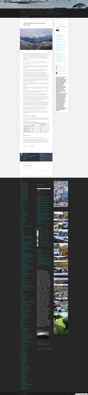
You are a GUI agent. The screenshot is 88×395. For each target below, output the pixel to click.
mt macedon (48, 303)
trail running (45, 321)
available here (43, 140)
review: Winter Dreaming (24, 348)
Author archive (24, 158)
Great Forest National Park (40, 289)
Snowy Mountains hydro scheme (45, 314)
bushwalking (41, 278)
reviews (21, 327)
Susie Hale (22, 322)
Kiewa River (38, 291)
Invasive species (41, 290)
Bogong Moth (22, 250)
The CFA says (25, 62)
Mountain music (23, 350)
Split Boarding (38, 316)
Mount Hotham (57, 95)
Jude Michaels (60, 69)
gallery (61, 9)
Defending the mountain (45, 231)
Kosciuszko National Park (43, 291)
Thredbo (45, 320)
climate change (46, 156)
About (22, 9)
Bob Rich (22, 307)
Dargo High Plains (39, 284)
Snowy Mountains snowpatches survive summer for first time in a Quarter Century (61, 44)
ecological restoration (58, 86)
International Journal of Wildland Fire (40, 65)
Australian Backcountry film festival (26, 225)
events (22, 224)
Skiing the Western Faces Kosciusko (26, 341)
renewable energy (46, 309)
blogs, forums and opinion (24, 222)
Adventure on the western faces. (25, 204)
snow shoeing (60, 102)
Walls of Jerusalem (48, 322)
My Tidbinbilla (39, 222)
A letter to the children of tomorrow (25, 361)
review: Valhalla (23, 347)
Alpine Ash (60, 77)
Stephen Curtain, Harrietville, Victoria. (25, 321)
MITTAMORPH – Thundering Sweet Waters (26, 384)
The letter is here (46, 142)
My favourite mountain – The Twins (41, 221)
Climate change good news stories (25, 259)
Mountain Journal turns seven (25, 196)
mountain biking (64, 93)
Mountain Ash (47, 296)
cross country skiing (62, 84)
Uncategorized (43, 155)
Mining (22, 277)
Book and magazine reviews (24, 328)
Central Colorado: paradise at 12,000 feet (26, 369)
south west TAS (62, 103)
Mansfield (22, 233)
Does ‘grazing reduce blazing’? (25, 247)
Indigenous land (22, 300)
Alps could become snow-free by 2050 (26, 256)
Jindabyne (45, 290)
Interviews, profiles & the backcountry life (25, 306)
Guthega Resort (45, 289)
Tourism (38, 321)
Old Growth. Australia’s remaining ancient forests (27, 336)
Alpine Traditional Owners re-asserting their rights (27, 301)
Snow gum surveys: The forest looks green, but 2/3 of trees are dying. (61, 35)
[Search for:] (44, 349)
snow (59, 101)
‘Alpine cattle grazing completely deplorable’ (27, 242)
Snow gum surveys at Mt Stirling (41, 209)
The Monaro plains (23, 389)
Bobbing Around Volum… (43, 238)
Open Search (67, 16)
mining (47, 295)
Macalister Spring (23, 377)
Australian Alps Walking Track (63, 79)
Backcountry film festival (35, 9)
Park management (23, 283)
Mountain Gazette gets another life (25, 335)
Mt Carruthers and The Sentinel (25, 371)
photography (38, 309)
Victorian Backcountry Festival (37, 14)
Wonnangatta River (62, 109)
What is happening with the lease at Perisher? (43, 257)
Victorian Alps (41, 322)
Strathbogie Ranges (47, 316)
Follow (57, 30)
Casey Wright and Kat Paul (24, 308)
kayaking (48, 290)
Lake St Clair (23, 208)
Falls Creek (61, 87)
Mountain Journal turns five (24, 191)
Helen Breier (41, 234)
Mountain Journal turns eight (24, 190)
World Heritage (57, 110)
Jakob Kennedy (23, 315)
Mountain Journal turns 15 (24, 188)
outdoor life (43, 308)
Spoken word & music (24, 382)
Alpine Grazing (23, 241)
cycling (47, 283)
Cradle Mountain (38, 283)
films (21, 343)
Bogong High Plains (39, 277)
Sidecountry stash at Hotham (26, 14)
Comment (47, 171)
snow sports (64, 102)
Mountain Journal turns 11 (24, 183)
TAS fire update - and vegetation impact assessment (44, 261)
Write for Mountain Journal (59, 14)
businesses (22, 223)
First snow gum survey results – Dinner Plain (61, 61)
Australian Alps (57, 79)
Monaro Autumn (23, 385)
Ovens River (46, 308)
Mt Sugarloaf (23, 218)
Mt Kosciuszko (41, 303)
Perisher (49, 308)
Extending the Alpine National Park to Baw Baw (27, 285)
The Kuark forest (23, 275)
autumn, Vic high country (24, 294)
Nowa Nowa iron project (24, 278)
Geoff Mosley (22, 313)
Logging (22, 272)
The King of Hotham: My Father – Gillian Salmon (27, 342)
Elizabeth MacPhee (23, 312)
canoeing (48, 278)
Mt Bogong (61, 95)
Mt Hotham (22, 217)
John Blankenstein (23, 370)
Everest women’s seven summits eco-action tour (27, 260)
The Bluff (42, 320)
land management (58, 92)
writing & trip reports (24, 16)
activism (57, 77)
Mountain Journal (44, 4)
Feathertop (22, 295)
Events (57, 9)
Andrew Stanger (23, 362)
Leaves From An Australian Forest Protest (26, 334)
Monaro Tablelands (43, 296)
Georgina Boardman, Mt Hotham (25, 314)
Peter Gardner (23, 320)
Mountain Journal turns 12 (24, 184)
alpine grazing (57, 78)
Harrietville (49, 289)
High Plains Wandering (24, 383)
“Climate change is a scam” (24, 252)
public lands (42, 309)
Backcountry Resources (24, 202)
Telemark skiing (38, 320)
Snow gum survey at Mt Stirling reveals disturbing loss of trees (60, 39)
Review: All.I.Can (23, 346)
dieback (42, 284)
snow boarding (62, 101)
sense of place (44, 310)
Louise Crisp (22, 375)
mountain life (61, 94)
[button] (61, 184)
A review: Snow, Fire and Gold (25, 329)
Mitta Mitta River (39, 296)
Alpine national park (62, 78)
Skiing (47, 310)
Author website (25, 158)
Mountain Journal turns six (24, 197)
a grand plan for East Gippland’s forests (26, 284)
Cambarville (44, 278)
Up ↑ (67, 393)
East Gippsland (60, 85)
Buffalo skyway (23, 235)
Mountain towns (23, 232)
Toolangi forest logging (24, 276)
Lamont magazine (23, 333)
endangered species (63, 86)
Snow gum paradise (64, 73)
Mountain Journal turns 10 (24, 182)
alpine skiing (47, 272)
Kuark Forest (48, 291)
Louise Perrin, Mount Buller (24, 319)
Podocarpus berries (24, 376)
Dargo (49, 283)
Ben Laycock (22, 364)
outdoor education (39, 308)
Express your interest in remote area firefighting (27, 267)
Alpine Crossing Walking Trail (40, 271)
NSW (21, 203)
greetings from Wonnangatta (25, 368)
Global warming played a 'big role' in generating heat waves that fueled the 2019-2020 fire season (61, 48)
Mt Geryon (22, 210)
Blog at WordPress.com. (23, 393)
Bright (48, 277)
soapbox (22, 234)
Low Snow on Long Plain (24, 363)
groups (22, 228)
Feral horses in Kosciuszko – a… (45, 240)
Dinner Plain (57, 85)
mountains (65, 94)
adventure (27, 9)
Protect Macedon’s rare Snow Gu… (62, 69)
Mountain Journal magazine (24, 326)
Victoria (22, 216)
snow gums (57, 102)
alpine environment (64, 77)
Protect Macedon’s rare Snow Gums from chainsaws (44, 258)
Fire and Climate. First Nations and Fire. (26, 268)
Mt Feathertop (38, 302)
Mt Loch (45, 303)
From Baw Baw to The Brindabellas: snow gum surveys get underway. (61, 56)
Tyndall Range (49, 321)
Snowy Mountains (58, 103)
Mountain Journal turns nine (24, 194)
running (41, 310)
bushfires (42, 156)
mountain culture (58, 94)
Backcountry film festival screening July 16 (42, 212)
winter (59, 109)
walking (57, 109)
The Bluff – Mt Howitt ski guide (25, 215)
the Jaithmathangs (23, 297)
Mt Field (22, 209)
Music (21, 349)
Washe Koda (59, 73)
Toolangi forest (48, 320)
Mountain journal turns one (24, 195)
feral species (64, 87)
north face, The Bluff (23, 296)
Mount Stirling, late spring (24, 378)
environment (51, 9)
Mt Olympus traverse (24, 211)
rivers (49, 309)
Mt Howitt (38, 303)
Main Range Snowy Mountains (59, 93)
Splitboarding (42, 316)
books (46, 277)
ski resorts (57, 101)
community (44, 9)
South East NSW (42, 315)
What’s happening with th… (47, 245)
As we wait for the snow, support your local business (44, 213)
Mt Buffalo (64, 95)
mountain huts (47, 297)
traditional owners (41, 321)
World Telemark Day (49, 14)
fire (48, 156)
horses (38, 290)
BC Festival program (23, 355)
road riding (38, 310)
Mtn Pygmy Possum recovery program (26, 282)
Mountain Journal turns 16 (24, 189)
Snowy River (38, 315)
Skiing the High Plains (24, 340)
